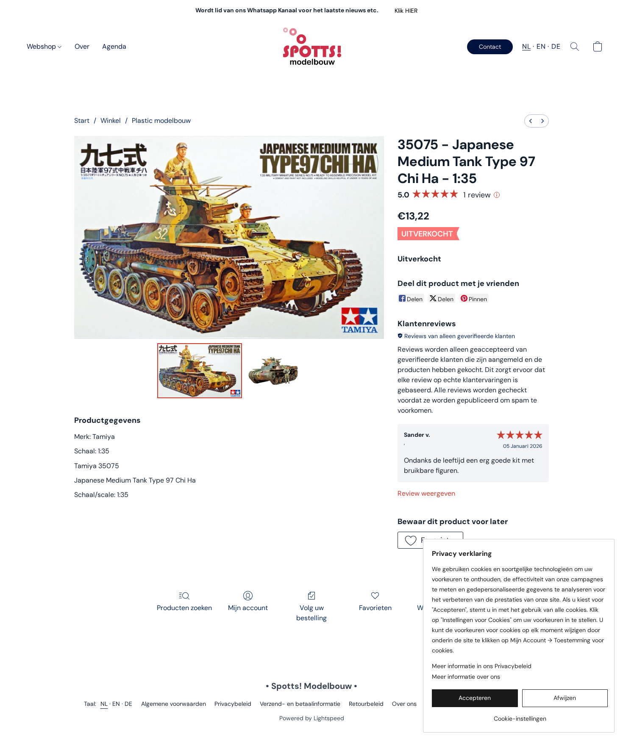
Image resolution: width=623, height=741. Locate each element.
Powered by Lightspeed (311, 718)
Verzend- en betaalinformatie (300, 704)
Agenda (114, 46)
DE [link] (129, 704)
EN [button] (541, 46)
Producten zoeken (184, 607)
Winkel (110, 120)
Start (81, 120)
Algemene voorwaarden (173, 704)
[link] (520, 715)
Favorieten (375, 607)
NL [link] (104, 704)
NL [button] (526, 46)
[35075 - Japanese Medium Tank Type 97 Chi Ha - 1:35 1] (272, 370)
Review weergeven (426, 493)
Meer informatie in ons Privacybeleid (481, 666)
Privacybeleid (232, 704)
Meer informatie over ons (466, 676)
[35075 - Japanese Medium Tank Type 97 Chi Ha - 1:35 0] (199, 370)
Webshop (42, 46)
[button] (406, 10)
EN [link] (116, 704)
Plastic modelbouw (161, 120)
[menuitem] (531, 121)
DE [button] (555, 46)
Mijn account (248, 607)
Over (82, 46)
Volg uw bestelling (311, 612)
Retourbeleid (366, 704)
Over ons (404, 704)
